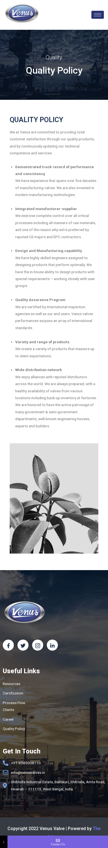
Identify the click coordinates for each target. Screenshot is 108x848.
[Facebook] (8, 645)
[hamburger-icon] (97, 15)
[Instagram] (37, 645)
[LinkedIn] (52, 645)
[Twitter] (23, 645)
